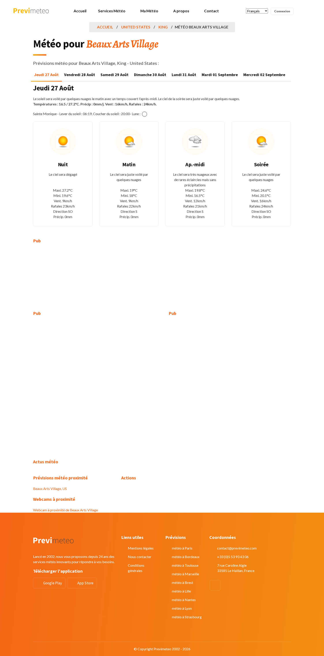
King (163, 27)
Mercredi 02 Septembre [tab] (264, 74)
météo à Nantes (184, 600)
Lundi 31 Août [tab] (184, 74)
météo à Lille (181, 591)
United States (135, 27)
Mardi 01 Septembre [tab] (220, 74)
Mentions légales (141, 548)
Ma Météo (149, 11)
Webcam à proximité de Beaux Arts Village (65, 510)
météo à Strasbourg (187, 617)
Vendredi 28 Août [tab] (79, 74)
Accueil (80, 11)
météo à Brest (182, 582)
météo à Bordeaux (185, 557)
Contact (211, 11)
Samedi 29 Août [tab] (114, 74)
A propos (181, 11)
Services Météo (111, 11)
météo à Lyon (182, 608)
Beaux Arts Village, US (50, 488)
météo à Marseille (185, 574)
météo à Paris (182, 548)
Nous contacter (139, 557)
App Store (85, 583)
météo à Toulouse (185, 565)
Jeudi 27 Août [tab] (46, 74)
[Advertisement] (74, 280)
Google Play (52, 583)
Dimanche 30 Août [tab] (150, 74)
